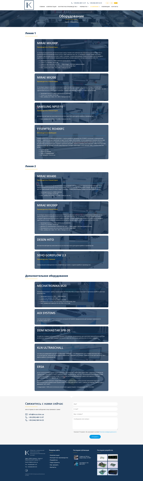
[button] (68, 6)
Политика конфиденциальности (107, 432)
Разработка (83, 6)
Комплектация (51, 6)
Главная (42, 6)
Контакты (114, 6)
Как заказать (54, 465)
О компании (94, 6)
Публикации (106, 6)
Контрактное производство (67, 6)
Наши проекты (55, 462)
